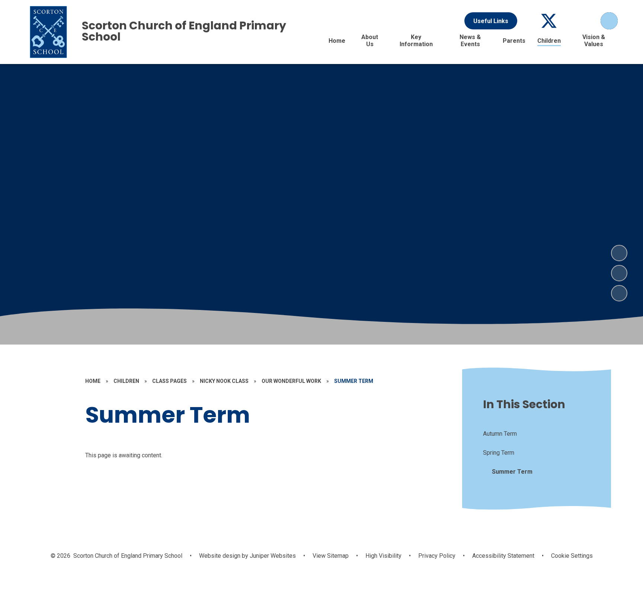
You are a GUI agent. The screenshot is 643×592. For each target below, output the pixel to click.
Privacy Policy (436, 555)
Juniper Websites (272, 555)
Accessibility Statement (503, 555)
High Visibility (383, 555)
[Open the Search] (609, 20)
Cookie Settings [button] (572, 555)
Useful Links (490, 21)
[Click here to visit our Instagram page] (589, 20)
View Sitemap (331, 555)
